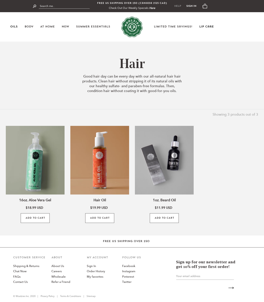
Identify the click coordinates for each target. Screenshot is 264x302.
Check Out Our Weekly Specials (132, 8)
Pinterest (128, 277)
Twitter (126, 282)
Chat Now (20, 271)
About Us (57, 266)
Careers (56, 271)
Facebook (128, 266)
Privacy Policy (48, 296)
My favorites (95, 277)
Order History (96, 271)
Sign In (191, 6)
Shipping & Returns (26, 266)
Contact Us (20, 282)
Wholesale (58, 277)
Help (177, 6)
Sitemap (91, 296)
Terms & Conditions (71, 296)
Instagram (128, 271)
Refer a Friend (60, 282)
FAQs (17, 277)
